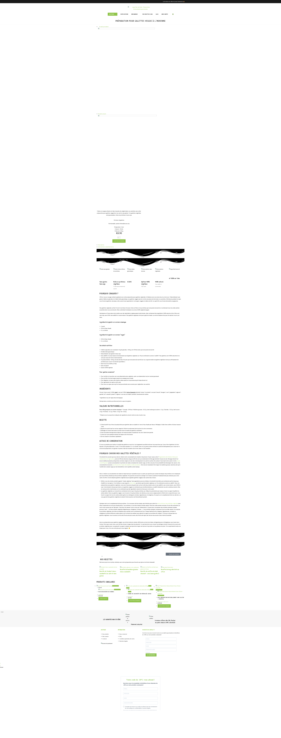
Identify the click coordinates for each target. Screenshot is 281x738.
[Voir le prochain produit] (106, 113)
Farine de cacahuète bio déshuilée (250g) (139, 593)
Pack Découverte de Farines (106, 591)
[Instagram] (120, 648)
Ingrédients (100, 594)
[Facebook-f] (125, 648)
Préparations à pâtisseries (163, 601)
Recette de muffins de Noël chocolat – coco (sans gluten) (149, 572)
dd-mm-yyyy (148, 652)
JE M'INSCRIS (151, 655)
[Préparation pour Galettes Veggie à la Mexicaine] (127, 158)
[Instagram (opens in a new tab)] (99, 1)
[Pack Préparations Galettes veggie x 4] (126, 70)
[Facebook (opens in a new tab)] (97, 1)
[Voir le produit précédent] (98, 26)
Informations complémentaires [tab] (106, 246)
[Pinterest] (131, 648)
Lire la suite (103, 598)
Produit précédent (104, 26)
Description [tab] (101, 244)
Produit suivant (102, 113)
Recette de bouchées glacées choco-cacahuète (129, 570)
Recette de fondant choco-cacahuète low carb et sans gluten (108, 573)
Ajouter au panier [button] (135, 600)
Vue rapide (116, 586)
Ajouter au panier (119, 241)
